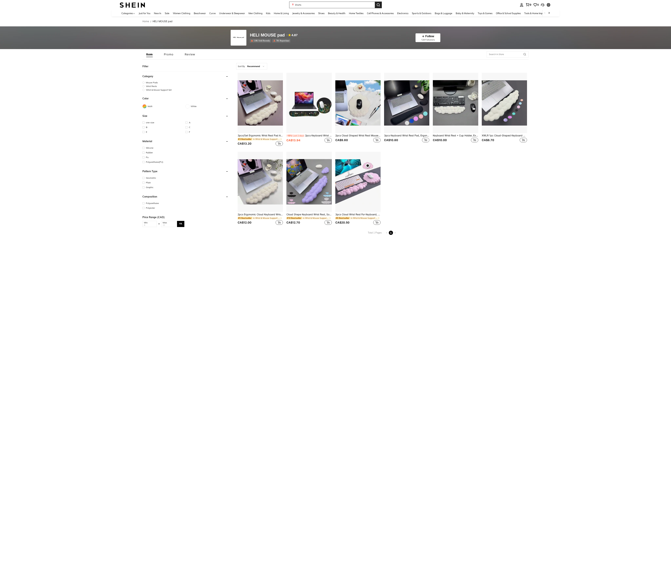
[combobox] (251, 66)
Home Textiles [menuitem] (356, 13)
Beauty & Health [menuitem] (336, 13)
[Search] (378, 5)
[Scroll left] (545, 13)
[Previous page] (387, 233)
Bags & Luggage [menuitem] (443, 13)
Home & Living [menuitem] (281, 13)
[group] (185, 82)
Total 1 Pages (375, 232)
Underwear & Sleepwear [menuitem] (232, 13)
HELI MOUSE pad (267, 35)
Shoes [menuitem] (321, 13)
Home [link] (145, 21)
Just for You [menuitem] (144, 13)
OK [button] (180, 223)
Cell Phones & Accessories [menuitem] (380, 13)
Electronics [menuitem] (402, 13)
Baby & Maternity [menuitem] (465, 13)
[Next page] (395, 233)
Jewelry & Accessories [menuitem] (303, 13)
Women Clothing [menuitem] (181, 13)
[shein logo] (132, 4)
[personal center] (522, 5)
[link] (528, 5)
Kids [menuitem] (268, 13)
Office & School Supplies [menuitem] (508, 13)
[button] (542, 5)
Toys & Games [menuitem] (485, 13)
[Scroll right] (549, 13)
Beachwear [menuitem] (200, 13)
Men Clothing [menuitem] (255, 13)
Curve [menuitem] (212, 13)
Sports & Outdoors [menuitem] (421, 13)
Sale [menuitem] (167, 13)
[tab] (149, 54)
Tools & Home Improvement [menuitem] (538, 13)
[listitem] (261, 40)
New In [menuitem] (157, 13)
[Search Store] (524, 54)
